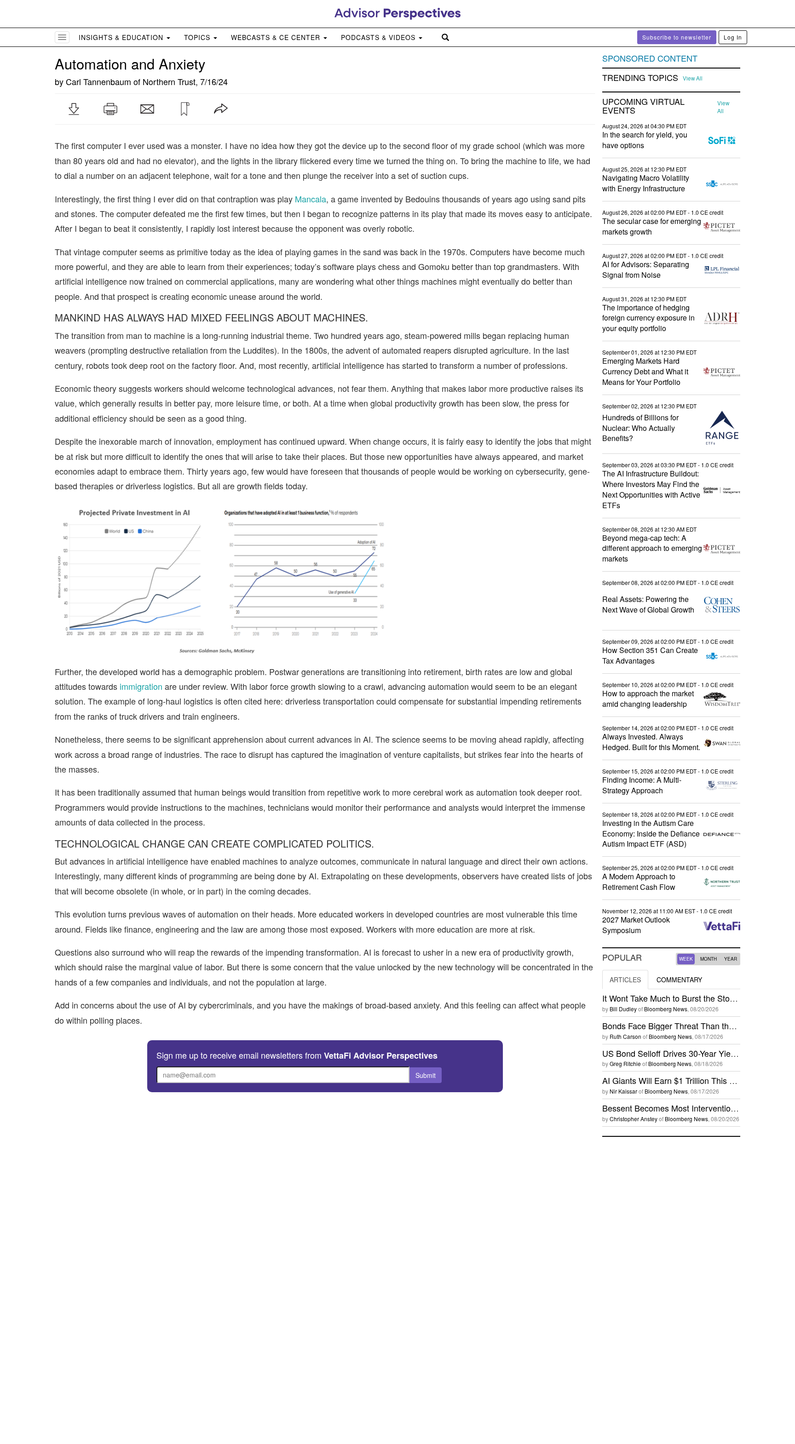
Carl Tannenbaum (98, 81)
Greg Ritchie (625, 1063)
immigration (141, 686)
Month (708, 959)
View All (693, 78)
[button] (73, 109)
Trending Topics (640, 77)
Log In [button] (733, 37)
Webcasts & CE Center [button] (277, 37)
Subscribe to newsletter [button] (676, 37)
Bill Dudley (623, 1009)
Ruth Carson (625, 1036)
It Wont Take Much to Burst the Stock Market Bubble (698, 998)
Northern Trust (169, 81)
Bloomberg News (665, 1009)
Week (686, 959)
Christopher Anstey (633, 1119)
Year (730, 959)
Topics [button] (198, 37)
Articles (625, 979)
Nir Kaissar (623, 1091)
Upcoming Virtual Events (643, 106)
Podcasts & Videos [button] (379, 37)
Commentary (679, 979)
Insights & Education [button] (122, 37)
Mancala (310, 199)
